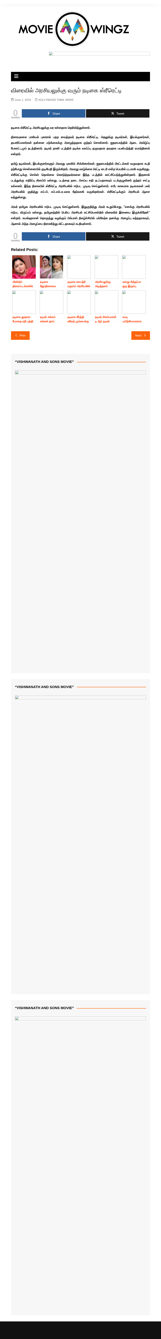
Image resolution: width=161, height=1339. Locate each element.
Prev (23, 335)
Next (138, 335)
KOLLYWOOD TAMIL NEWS (55, 99)
